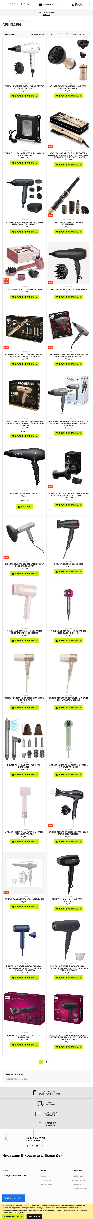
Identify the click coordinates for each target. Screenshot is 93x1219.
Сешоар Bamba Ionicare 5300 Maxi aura (24, 899)
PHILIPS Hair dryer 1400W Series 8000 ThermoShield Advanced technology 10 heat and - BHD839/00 (24, 968)
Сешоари (24, 83)
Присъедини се (46, 14)
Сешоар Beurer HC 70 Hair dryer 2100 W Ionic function (24, 699)
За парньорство (46, 1180)
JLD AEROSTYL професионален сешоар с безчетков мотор (24, 565)
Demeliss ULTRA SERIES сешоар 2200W (68, 289)
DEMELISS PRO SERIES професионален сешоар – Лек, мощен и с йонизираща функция (24, 423)
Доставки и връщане (79, 1180)
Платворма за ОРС (78, 1184)
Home (4, 21)
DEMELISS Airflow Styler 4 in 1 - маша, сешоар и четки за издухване (24, 355)
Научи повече (22, 1213)
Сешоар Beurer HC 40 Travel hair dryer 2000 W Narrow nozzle (69, 699)
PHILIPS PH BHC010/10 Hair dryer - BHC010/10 (68, 900)
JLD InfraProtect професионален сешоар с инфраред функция (68, 355)
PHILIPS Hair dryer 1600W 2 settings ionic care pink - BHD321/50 (24, 632)
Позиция (42, 34)
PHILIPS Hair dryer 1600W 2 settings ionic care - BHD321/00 (68, 632)
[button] (6, 100)
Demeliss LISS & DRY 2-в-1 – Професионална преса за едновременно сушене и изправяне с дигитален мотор (68, 155)
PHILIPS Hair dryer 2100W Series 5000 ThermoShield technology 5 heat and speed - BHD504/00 (68, 968)
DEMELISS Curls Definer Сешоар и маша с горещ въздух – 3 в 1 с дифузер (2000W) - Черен (68, 495)
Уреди (11, 21)
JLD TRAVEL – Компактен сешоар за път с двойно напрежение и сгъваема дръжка (68, 423)
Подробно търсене (78, 1176)
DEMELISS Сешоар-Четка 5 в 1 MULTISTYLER (68, 223)
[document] (46, 1211)
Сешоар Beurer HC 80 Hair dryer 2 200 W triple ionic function (68, 833)
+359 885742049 (46, 1184)
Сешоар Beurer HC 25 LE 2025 (68, 564)
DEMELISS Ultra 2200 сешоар (24, 493)
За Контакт (7, 1171)
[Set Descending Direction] (52, 34)
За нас (43, 1176)
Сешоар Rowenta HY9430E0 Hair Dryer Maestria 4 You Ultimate (24, 223)
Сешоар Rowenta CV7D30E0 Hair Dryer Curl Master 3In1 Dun (68, 87)
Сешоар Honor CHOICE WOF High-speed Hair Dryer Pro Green (68, 766)
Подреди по (35, 34)
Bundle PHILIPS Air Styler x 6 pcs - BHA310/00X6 (24, 766)
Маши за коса (68, 219)
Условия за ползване (79, 1188)
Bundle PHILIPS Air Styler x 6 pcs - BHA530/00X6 (24, 1036)
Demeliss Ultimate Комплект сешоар (24, 289)
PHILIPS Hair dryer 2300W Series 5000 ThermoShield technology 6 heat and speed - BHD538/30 (68, 1037)
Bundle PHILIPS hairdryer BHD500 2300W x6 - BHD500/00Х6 (24, 154)
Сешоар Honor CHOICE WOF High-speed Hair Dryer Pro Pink (24, 833)
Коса (18, 21)
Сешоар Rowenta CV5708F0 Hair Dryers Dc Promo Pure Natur (24, 87)
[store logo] (19, 4)
